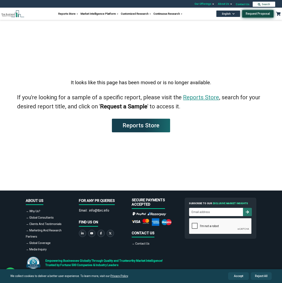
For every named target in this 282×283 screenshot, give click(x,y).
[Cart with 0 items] (278, 14)
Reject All (261, 276)
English (226, 13)
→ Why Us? (33, 211)
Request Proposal (258, 13)
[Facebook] (101, 233)
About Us (224, 3)
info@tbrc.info (99, 210)
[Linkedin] (82, 233)
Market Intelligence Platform (98, 13)
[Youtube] (91, 233)
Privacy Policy (119, 276)
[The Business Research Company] (12, 13)
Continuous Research (166, 13)
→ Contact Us (140, 243)
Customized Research (135, 13)
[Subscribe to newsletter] (247, 212)
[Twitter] (110, 233)
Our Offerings (203, 3)
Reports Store (67, 13)
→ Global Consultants (40, 217)
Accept (238, 276)
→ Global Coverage (38, 243)
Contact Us (242, 4)
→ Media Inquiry (36, 249)
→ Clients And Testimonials (44, 224)
